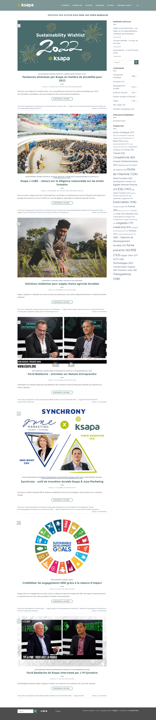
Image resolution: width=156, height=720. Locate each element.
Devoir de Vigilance (50, 176)
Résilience (78, 280)
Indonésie (131, 214)
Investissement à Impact (124, 217)
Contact (58, 711)
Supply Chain (129, 255)
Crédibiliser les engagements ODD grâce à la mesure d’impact (62, 582)
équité (87, 106)
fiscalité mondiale (97, 106)
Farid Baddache (99, 15)
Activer (110, 5)
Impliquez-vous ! (124, 5)
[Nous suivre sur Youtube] (46, 711)
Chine (129, 149)
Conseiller (77, 5)
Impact (61, 280)
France (86, 509)
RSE (36, 108)
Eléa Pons (78, 15)
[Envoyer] (136, 62)
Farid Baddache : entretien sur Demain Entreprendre (62, 373)
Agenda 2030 (55, 608)
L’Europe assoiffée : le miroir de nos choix (125, 42)
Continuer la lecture (62, 99)
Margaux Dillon (77, 190)
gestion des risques (124, 210)
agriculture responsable (120, 135)
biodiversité (129, 138)
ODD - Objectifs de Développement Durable (88, 608)
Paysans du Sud (69, 280)
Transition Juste (127, 270)
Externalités (89, 399)
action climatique (123, 132)
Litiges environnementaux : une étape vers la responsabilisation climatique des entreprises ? (125, 31)
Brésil (117, 141)
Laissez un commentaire (99, 108)
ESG (91, 106)
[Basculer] (137, 76)
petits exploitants (28, 311)
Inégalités (124, 222)
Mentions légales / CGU (91, 710)
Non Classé (75, 176)
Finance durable (120, 206)
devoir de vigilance (91, 309)
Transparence (64, 212)
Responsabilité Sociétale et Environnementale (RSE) (87, 210)
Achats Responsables (29, 477)
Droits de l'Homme (62, 74)
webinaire (35, 611)
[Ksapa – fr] (25, 5)
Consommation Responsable (47, 477)
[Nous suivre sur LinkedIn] (44, 711)
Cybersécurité (125, 165)
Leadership (122, 227)
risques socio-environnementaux (45, 311)
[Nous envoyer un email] (41, 711)
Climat (119, 153)
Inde (120, 214)
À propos (65, 5)
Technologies (123, 262)
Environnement (38, 212)
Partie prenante (48, 212)
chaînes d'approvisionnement (76, 309)
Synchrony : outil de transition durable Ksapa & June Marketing (62, 481)
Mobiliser (100, 5)
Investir (88, 5)
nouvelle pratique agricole (126, 234)
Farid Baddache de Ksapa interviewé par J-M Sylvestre (62, 672)
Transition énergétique (122, 109)
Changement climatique (50, 280)
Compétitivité (64, 509)
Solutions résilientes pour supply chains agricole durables (62, 283)
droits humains (122, 178)
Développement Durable (47, 74)
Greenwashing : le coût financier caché (125, 51)
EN (138, 5)
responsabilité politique (28, 108)
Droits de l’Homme (79, 106)
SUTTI (39, 108)
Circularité (117, 81)
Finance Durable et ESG (77, 74)
